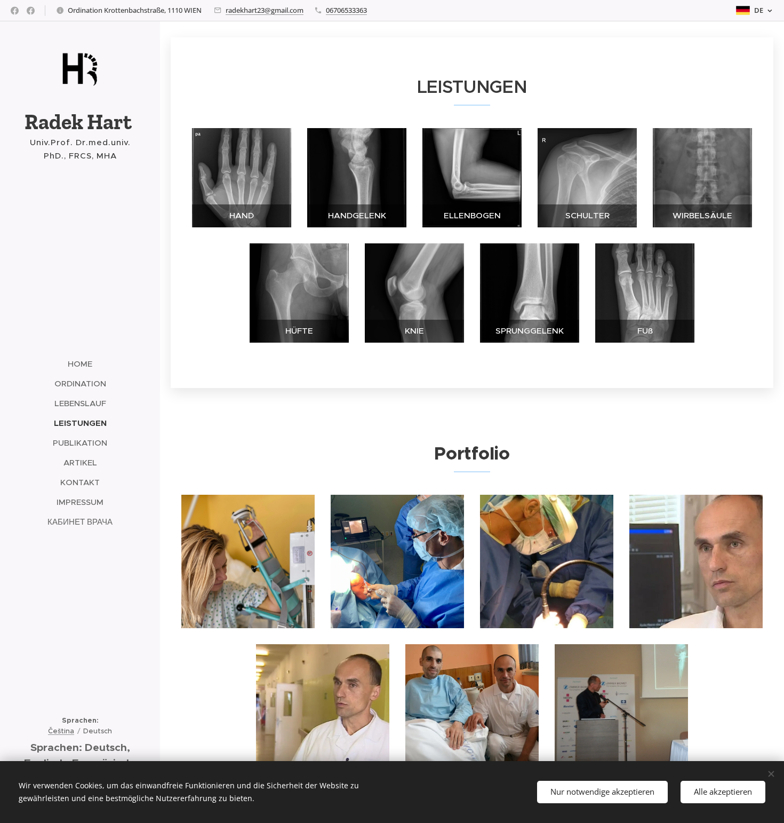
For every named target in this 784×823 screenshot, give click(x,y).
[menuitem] (80, 364)
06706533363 (346, 10)
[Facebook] (14, 11)
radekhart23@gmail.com (264, 10)
